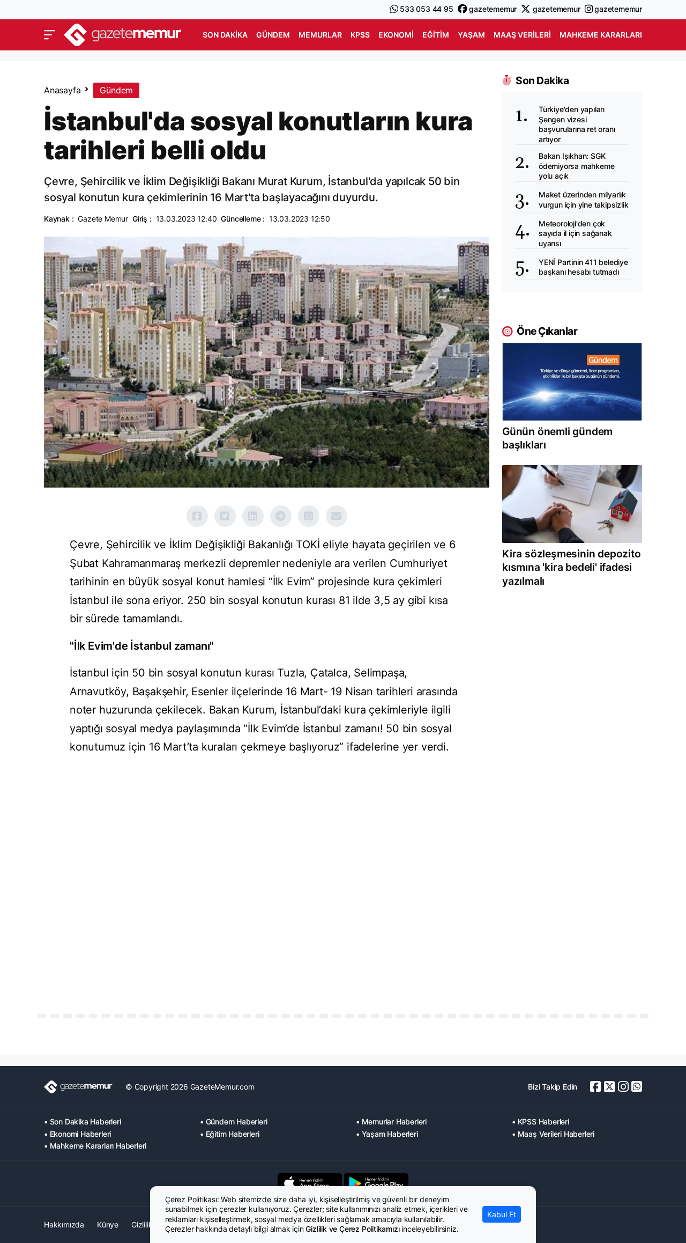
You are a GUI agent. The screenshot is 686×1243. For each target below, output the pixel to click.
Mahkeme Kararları (601, 34)
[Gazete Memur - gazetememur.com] (123, 33)
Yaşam (471, 34)
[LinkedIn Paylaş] (253, 516)
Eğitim (435, 34)
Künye (107, 1224)
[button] (49, 34)
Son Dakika (225, 34)
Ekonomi (396, 34)
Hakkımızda (64, 1224)
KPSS (360, 34)
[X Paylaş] (225, 516)
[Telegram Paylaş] (281, 516)
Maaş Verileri (522, 34)
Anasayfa (62, 90)
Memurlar (320, 34)
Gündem (273, 34)
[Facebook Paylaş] (197, 516)
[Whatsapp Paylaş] (308, 516)
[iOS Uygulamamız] (310, 1183)
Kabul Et (501, 1214)
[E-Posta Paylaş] (336, 516)
